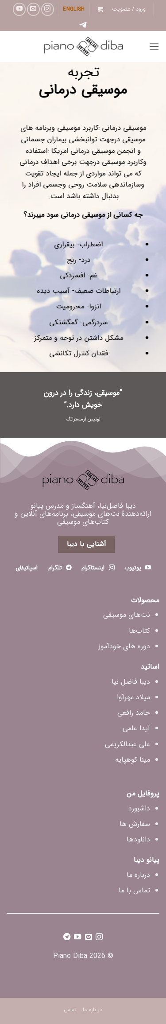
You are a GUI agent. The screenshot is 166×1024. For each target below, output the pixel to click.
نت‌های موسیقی (126, 614)
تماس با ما (134, 890)
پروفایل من (143, 793)
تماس (70, 1009)
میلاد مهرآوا (133, 697)
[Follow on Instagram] (47, 9)
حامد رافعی (133, 712)
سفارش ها (135, 823)
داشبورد (139, 808)
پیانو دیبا (146, 859)
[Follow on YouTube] (19, 9)
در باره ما (92, 1009)
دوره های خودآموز (124, 646)
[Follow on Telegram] (66, 938)
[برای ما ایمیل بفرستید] (33, 9)
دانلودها (138, 839)
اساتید (150, 666)
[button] (129, 9)
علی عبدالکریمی (127, 744)
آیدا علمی (136, 728)
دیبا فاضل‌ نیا (131, 681)
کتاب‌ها (139, 630)
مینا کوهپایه (132, 759)
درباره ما (138, 874)
